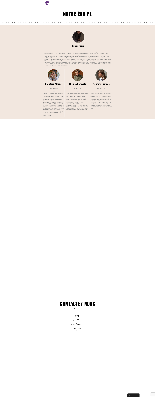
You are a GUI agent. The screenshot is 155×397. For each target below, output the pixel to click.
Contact (102, 4)
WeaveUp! (95, 4)
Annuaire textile (73, 4)
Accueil (55, 4)
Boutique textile (86, 4)
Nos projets (63, 4)
